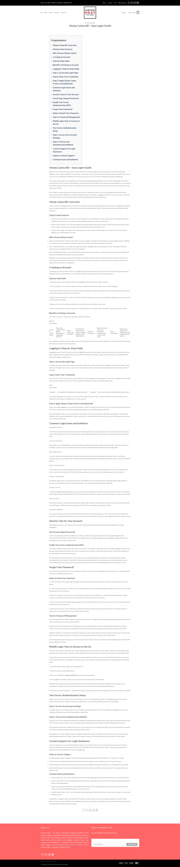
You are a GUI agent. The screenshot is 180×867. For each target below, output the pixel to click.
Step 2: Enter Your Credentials (65, 77)
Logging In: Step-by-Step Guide (66, 69)
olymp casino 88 (70, 675)
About (104, 3)
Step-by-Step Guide (61, 61)
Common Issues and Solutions (65, 159)
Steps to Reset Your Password (65, 113)
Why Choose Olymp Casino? (65, 53)
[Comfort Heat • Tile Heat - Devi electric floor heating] (90, 13)
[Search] (41, 12)
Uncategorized (90, 23)
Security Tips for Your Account (66, 94)
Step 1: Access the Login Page (65, 73)
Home (45, 12)
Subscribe (115, 840)
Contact (110, 3)
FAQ (115, 3)
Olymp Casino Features (62, 49)
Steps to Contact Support (64, 155)
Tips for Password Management (66, 117)
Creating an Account (61, 57)
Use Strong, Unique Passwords (66, 98)
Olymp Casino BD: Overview (65, 45)
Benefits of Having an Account (66, 65)
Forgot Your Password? (63, 109)
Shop (50, 12)
